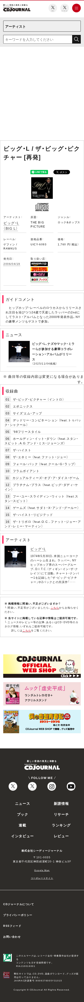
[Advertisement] (42, 94)
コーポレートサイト (42, 878)
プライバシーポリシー (18, 915)
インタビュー (22, 835)
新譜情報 (61, 803)
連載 (22, 825)
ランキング (61, 825)
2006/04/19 (11, 264)
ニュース (22, 803)
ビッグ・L (38, 548)
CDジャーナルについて (18, 904)
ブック (22, 814)
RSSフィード (12, 926)
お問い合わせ (12, 936)
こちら (55, 607)
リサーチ (61, 814)
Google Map (42, 870)
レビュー (61, 835)
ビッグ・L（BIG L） (11, 225)
